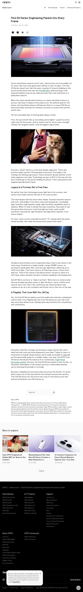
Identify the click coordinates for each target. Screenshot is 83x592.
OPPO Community (30, 537)
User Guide (50, 508)
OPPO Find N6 (6, 503)
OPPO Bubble (28, 497)
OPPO (4, 488)
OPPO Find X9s (7, 500)
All (45, 7)
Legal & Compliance (27, 587)
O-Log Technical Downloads (55, 521)
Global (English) (75, 579)
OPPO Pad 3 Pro (29, 503)
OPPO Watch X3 (29, 505)
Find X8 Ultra (44, 91)
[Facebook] (3, 579)
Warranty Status (51, 500)
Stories (62, 7)
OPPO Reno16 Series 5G (10, 505)
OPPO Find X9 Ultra (8, 497)
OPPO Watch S (29, 508)
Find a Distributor (8, 563)
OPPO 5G (5, 544)
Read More (16, 582)
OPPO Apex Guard (8, 542)
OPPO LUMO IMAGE (8, 539)
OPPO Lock (49, 503)
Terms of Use (14, 587)
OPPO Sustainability (8, 555)
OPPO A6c (5, 510)
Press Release (53, 7)
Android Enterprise (52, 505)
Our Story (5, 537)
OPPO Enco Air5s (29, 510)
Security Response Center (54, 518)
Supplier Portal (7, 560)
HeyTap (48, 513)
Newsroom (14, 488)
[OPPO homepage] (6, 3)
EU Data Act (50, 526)
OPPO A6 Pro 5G (7, 508)
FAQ (47, 510)
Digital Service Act (52, 524)
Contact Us (50, 497)
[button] (79, 2)
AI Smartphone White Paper (11, 552)
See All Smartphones (9, 513)
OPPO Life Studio (30, 539)
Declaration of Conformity (54, 516)
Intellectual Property (74, 7)
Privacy (4, 587)
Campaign (5, 550)
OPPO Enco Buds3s (30, 513)
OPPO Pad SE (28, 500)
